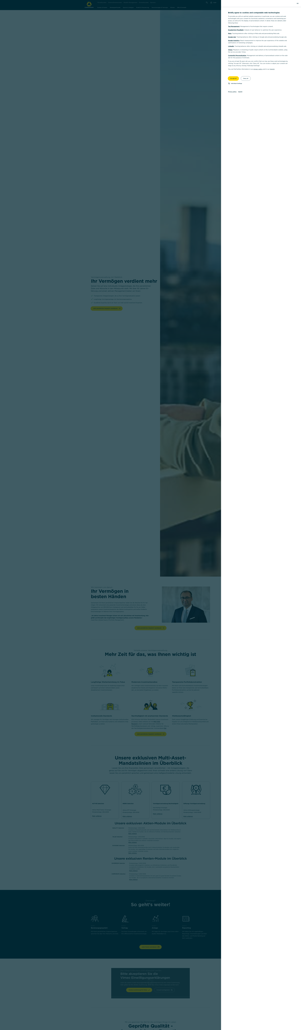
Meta (229, 33)
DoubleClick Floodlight (236, 30)
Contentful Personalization (237, 55)
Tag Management (234, 26)
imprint (272, 69)
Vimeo (230, 50)
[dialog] (150, 515)
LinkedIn (231, 46)
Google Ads (232, 37)
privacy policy (258, 69)
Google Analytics (234, 40)
